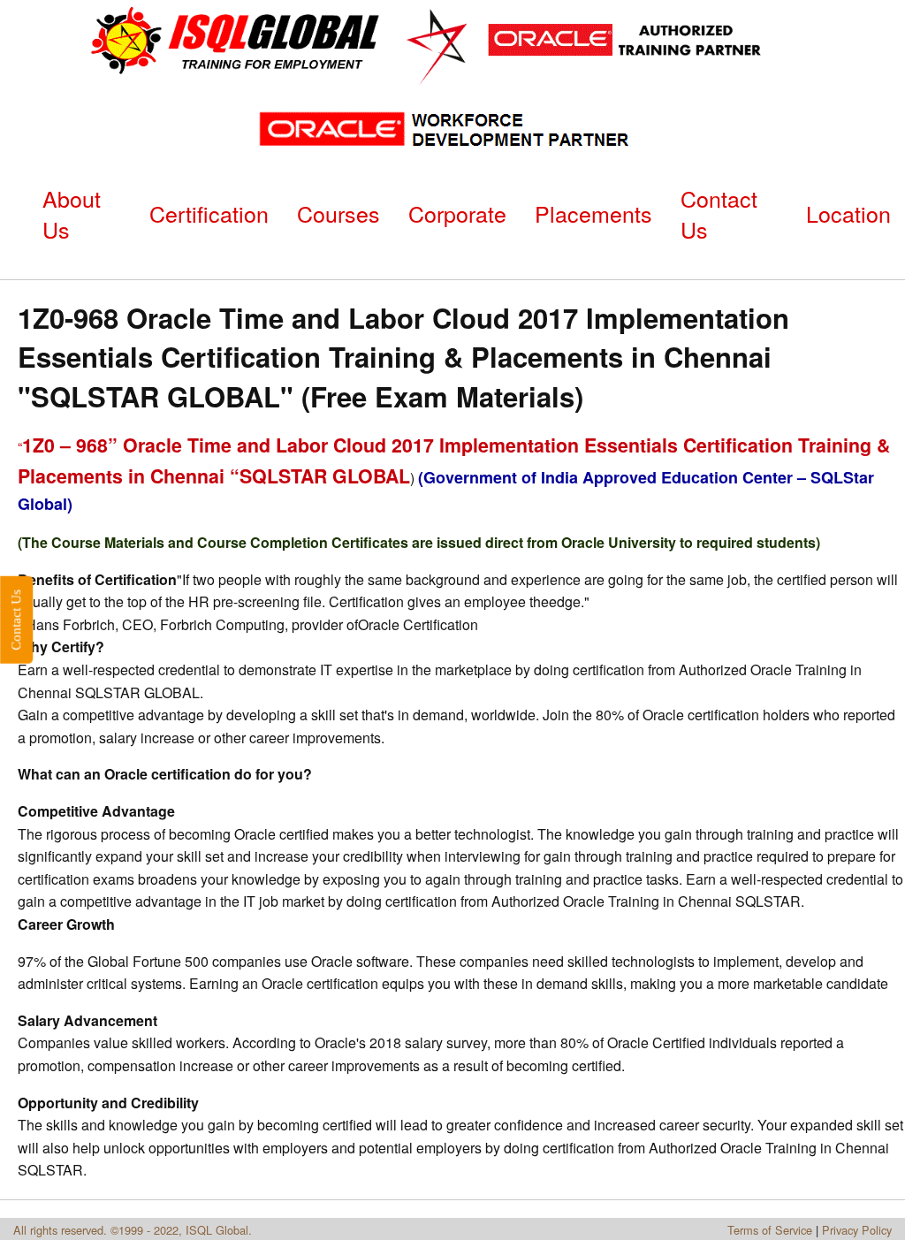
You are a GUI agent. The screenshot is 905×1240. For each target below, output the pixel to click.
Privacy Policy (857, 1229)
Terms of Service (769, 1229)
